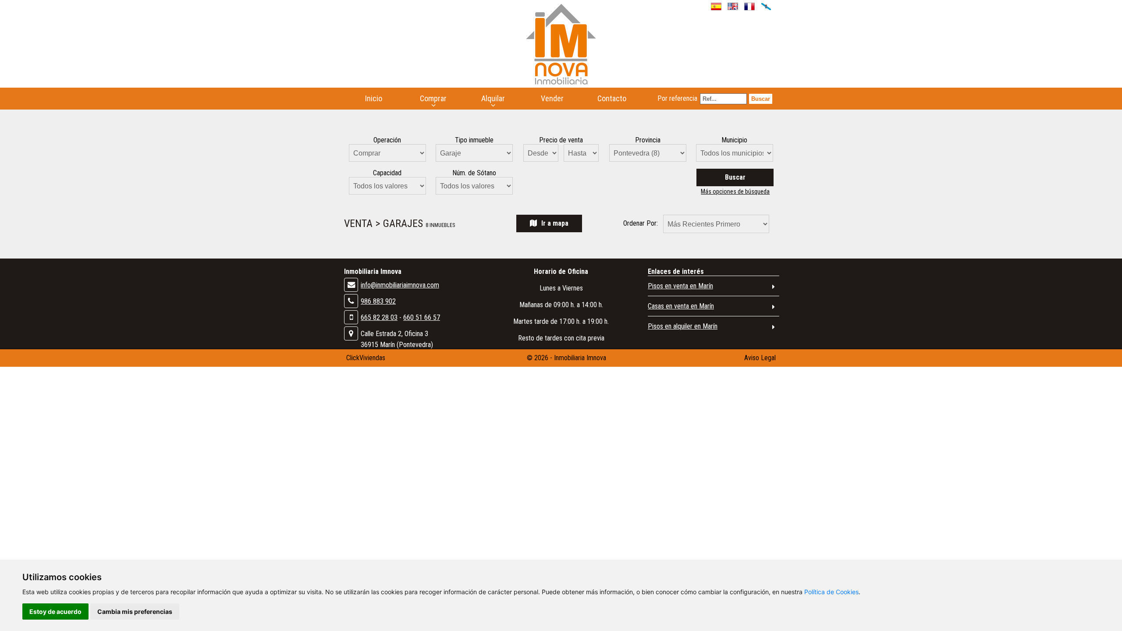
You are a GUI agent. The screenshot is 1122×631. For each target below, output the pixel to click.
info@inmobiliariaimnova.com (400, 285)
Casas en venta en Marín (681, 306)
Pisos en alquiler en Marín (682, 326)
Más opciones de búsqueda (735, 191)
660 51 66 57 (421, 317)
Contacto (611, 98)
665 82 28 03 (379, 317)
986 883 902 (378, 301)
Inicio (373, 98)
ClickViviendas (365, 358)
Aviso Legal (760, 358)
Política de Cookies (831, 592)
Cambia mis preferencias (134, 611)
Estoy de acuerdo (55, 611)
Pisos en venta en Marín (680, 286)
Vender (552, 98)
